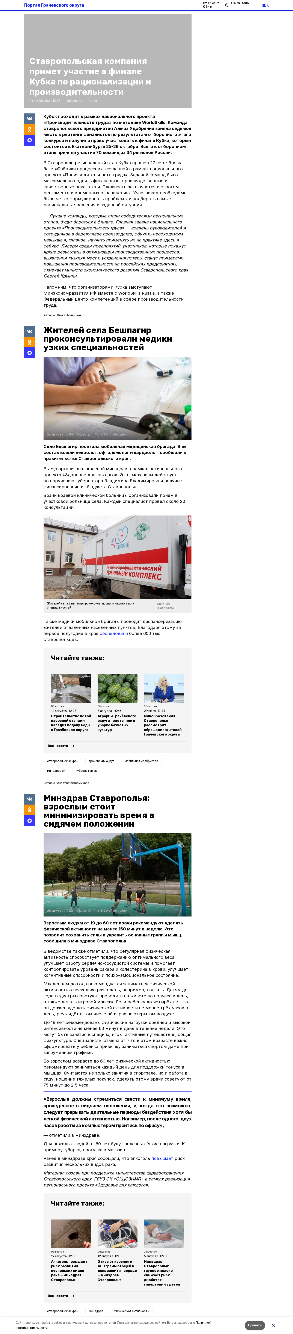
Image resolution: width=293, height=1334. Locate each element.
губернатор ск (86, 771)
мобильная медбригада (141, 761)
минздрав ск (56, 771)
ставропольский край (62, 761)
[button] (118, 398)
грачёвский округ (101, 761)
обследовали (114, 633)
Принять (255, 1325)
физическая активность (131, 1311)
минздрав (96, 1311)
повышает (162, 1158)
